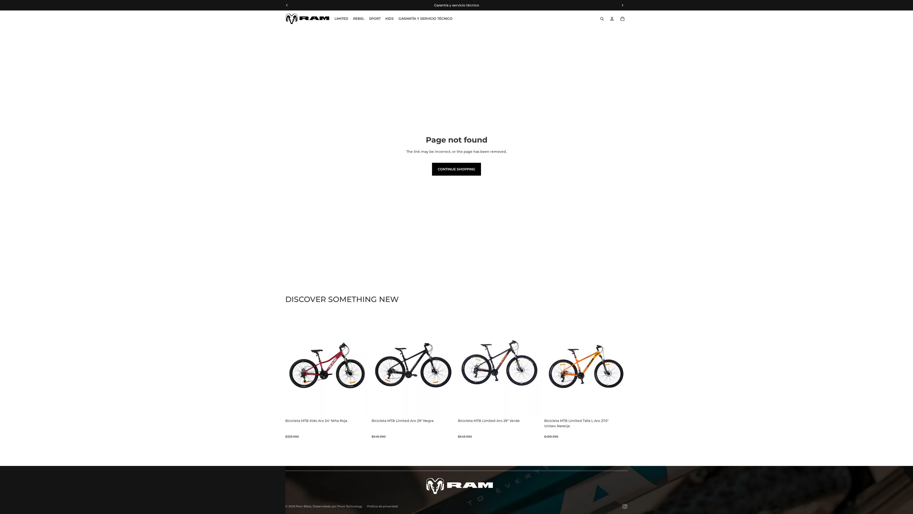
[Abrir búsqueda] (602, 19)
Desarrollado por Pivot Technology (337, 506)
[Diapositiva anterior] (287, 5)
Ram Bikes (303, 506)
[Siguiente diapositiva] (622, 5)
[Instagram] (625, 506)
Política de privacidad (382, 506)
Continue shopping (456, 169)
